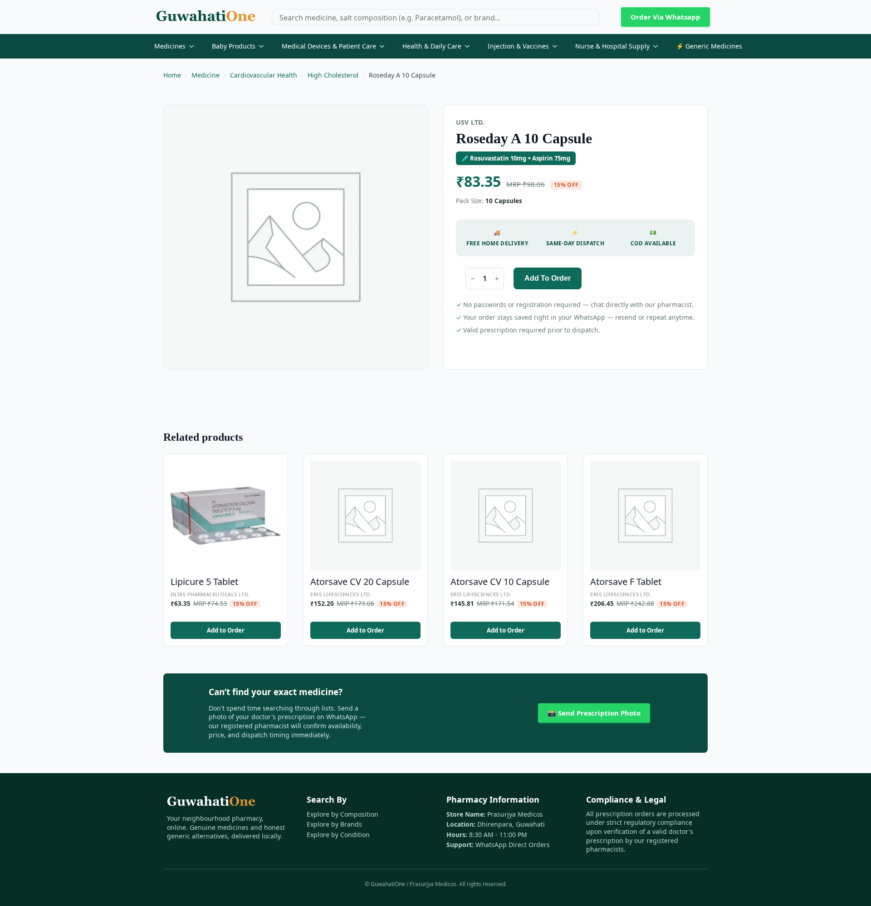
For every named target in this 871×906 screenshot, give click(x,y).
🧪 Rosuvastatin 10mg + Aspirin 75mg (515, 158)
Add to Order (547, 278)
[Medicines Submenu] (194, 46)
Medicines (170, 46)
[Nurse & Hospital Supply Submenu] (658, 46)
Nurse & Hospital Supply (612, 46)
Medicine (205, 75)
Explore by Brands (334, 824)
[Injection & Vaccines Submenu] (557, 46)
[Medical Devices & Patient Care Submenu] (384, 46)
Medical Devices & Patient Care (329, 46)
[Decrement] (473, 278)
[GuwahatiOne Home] (205, 17)
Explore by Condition (338, 834)
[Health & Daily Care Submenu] (470, 46)
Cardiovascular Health (263, 75)
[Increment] (497, 278)
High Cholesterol (333, 75)
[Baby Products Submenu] (264, 46)
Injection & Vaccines (518, 46)
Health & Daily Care (431, 46)
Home (172, 75)
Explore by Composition (342, 814)
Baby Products (233, 46)
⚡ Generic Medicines (709, 46)
